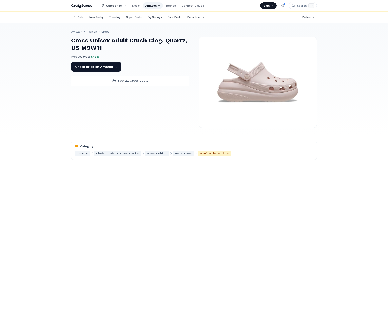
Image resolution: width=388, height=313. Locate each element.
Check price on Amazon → (96, 67)
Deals (136, 5)
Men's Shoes (183, 153)
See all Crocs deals (133, 80)
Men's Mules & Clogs (214, 153)
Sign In (268, 5)
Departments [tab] (195, 17)
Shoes (95, 56)
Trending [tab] (114, 17)
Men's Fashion (157, 153)
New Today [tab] (96, 17)
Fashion (306, 17)
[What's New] (282, 5)
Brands (171, 5)
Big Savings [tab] (154, 17)
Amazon (151, 5)
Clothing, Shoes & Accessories (117, 153)
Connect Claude (192, 5)
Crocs (105, 31)
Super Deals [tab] (134, 17)
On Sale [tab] (78, 17)
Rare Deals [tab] (174, 17)
